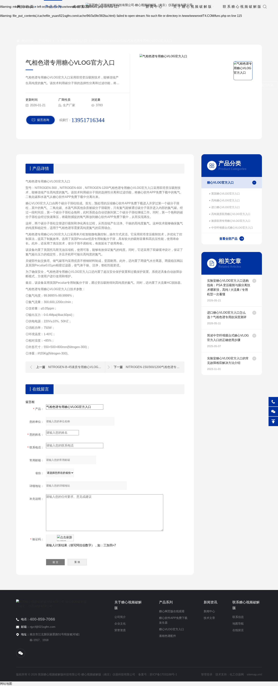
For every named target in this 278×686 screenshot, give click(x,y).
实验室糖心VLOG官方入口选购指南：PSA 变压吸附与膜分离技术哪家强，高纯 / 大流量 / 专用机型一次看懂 (228, 287)
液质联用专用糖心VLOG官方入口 (230, 220)
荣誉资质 (120, 630)
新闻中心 (154, 7)
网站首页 (25, 7)
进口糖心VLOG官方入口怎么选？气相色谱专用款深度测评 (226, 315)
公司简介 (120, 617)
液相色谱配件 (167, 635)
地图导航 (238, 623)
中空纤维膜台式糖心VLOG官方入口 (232, 227)
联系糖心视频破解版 (242, 7)
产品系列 (53, 7)
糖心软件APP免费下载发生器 (173, 620)
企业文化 (120, 623)
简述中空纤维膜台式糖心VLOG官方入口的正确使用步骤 (228, 338)
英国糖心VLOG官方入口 (225, 193)
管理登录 (206, 674)
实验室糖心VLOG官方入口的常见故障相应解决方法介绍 (228, 360)
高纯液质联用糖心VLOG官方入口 (230, 213)
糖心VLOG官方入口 (74, 40)
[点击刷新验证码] (65, 538)
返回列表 (267, 85)
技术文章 (209, 617)
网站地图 (6, 683)
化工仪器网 (237, 674)
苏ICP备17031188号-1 (163, 674)
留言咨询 (43, 120)
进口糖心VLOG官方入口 (225, 207)
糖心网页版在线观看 (172, 611)
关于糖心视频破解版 (192, 7)
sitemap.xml (254, 674)
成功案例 (81, 7)
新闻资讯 (210, 602)
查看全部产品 (228, 238)
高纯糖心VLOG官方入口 (225, 200)
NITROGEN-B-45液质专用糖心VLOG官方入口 (75, 367)
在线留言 (238, 630)
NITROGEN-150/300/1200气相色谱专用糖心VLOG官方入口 (153, 367)
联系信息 (238, 617)
